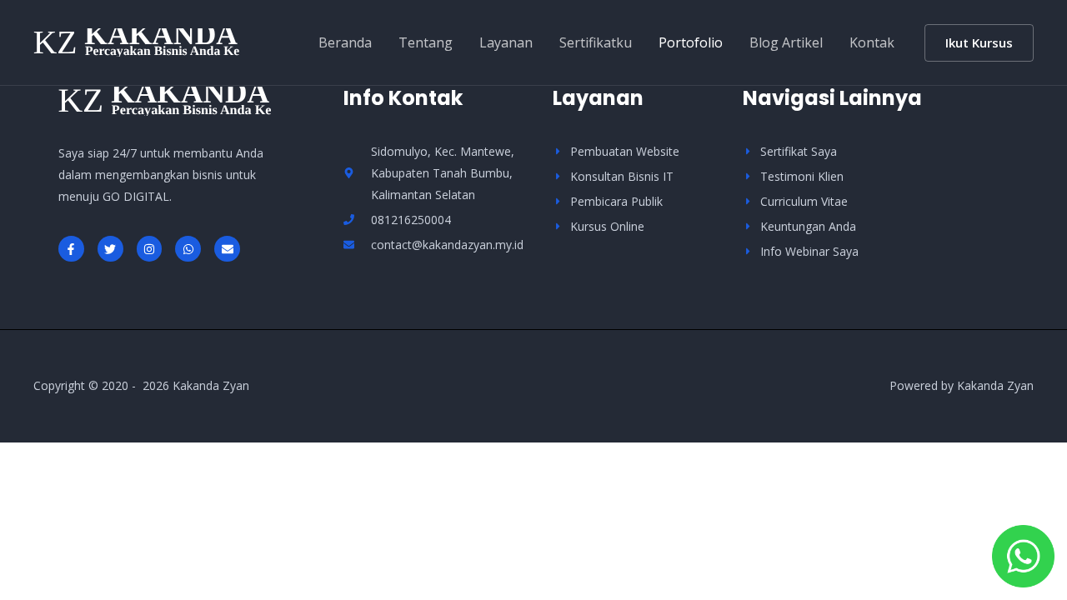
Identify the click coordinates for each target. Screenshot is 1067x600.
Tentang (425, 42)
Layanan (506, 42)
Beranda (345, 42)
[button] (979, 43)
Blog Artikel (786, 42)
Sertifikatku (595, 42)
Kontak (871, 42)
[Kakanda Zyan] (136, 41)
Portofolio (691, 42)
